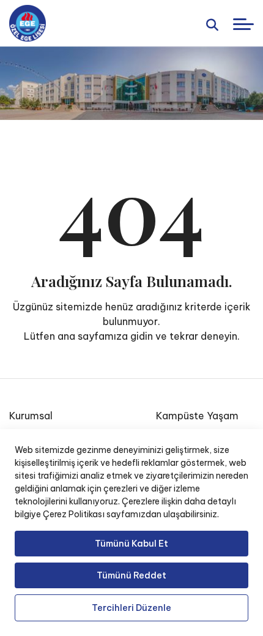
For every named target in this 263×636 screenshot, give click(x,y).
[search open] (212, 23)
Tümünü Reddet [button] (131, 575)
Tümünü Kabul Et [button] (131, 543)
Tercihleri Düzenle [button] (131, 607)
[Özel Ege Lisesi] (27, 23)
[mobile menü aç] (243, 24)
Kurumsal (31, 416)
